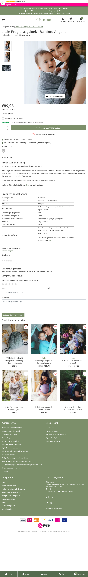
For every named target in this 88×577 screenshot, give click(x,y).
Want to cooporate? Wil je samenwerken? (16, 461)
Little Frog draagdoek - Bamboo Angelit (29, 27)
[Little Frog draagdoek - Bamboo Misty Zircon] (73, 385)
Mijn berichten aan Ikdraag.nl (56, 434)
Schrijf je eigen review (23, 35)
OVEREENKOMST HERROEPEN (12, 428)
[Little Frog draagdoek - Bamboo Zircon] (44, 385)
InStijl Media (65, 531)
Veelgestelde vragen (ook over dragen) (16, 458)
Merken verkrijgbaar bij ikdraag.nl (13, 489)
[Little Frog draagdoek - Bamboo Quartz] (15, 385)
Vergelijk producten (53, 441)
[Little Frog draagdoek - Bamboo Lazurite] (44, 339)
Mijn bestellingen (52, 431)
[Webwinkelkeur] (44, 525)
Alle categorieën (8, 509)
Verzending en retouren (10, 438)
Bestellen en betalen (9, 434)
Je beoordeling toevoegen (13, 315)
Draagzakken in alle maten (11, 492)
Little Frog (9, 35)
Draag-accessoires (8, 499)
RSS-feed (5, 471)
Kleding (4, 502)
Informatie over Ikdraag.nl (11, 431)
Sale (3, 482)
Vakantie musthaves (9, 486)
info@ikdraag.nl (52, 489)
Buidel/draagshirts (8, 506)
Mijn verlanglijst (51, 438)
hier (27, 185)
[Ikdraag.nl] (44, 20)
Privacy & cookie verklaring (11, 444)
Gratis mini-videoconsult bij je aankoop (15, 451)
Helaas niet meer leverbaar (11, 468)
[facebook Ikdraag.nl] (47, 503)
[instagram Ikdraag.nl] (51, 503)
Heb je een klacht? (8, 454)
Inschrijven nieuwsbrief (54, 508)
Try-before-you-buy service (11, 448)
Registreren (50, 428)
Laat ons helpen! (7, 251)
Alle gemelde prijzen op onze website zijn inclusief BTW (22, 464)
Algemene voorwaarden (10, 441)
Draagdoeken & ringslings (11, 496)
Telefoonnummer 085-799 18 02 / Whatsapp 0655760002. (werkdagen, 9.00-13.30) (65, 485)
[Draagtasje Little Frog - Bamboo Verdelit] (15, 339)
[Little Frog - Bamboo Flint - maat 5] (73, 339)
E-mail (48, 288)
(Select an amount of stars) (20, 280)
